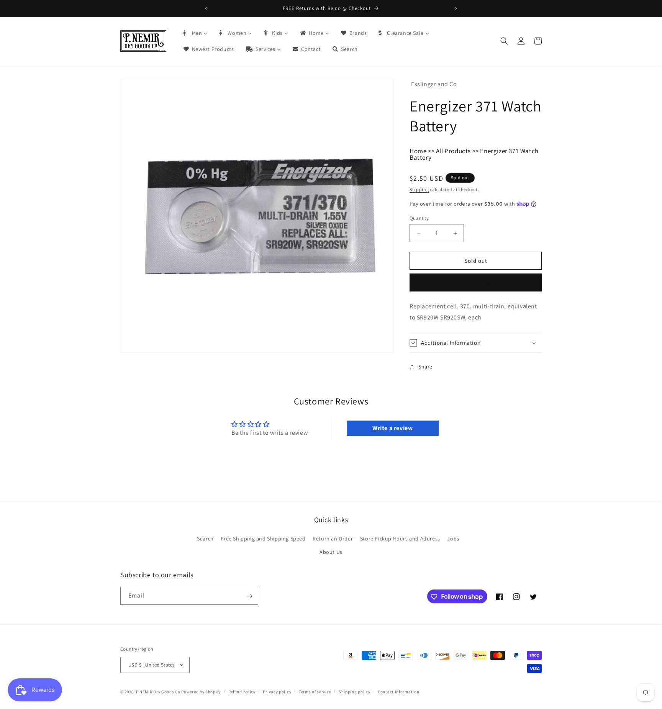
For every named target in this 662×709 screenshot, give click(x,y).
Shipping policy (354, 691)
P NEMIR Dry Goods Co (158, 691)
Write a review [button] (392, 428)
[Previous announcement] (206, 8)
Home (418, 151)
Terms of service (315, 691)
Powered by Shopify (201, 691)
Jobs (453, 538)
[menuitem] (195, 33)
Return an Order (333, 538)
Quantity (419, 218)
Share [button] (425, 366)
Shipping (419, 189)
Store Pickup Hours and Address (400, 538)
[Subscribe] (249, 596)
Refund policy (242, 691)
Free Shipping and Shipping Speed (263, 538)
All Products (453, 151)
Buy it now (475, 282)
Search (205, 538)
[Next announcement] (455, 8)
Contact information (398, 691)
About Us (331, 552)
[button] (504, 41)
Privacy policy (277, 691)
